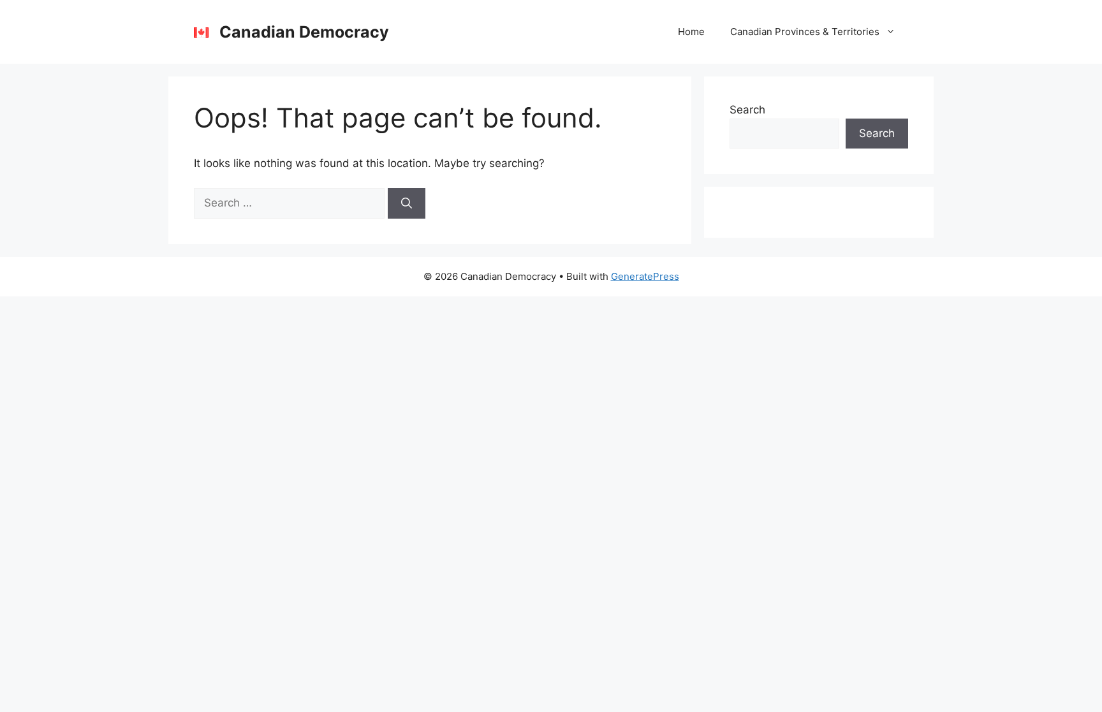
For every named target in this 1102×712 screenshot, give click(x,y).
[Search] (406, 203)
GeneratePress (645, 276)
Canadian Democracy (304, 31)
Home (691, 31)
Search (747, 109)
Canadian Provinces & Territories (804, 31)
